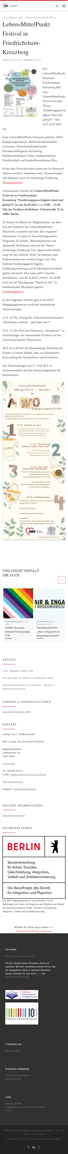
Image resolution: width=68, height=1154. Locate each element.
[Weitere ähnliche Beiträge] (62, 580)
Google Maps (8, 763)
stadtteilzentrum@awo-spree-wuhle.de (28, 774)
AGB (38, 973)
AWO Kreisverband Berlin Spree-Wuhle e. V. (35, 1130)
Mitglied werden (13, 1051)
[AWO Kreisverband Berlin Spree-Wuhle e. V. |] (10, 5)
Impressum (46, 931)
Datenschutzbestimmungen (17, 977)
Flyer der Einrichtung (12, 781)
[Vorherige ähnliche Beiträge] (53, 580)
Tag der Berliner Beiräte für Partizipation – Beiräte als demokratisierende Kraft (27, 687)
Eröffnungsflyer (12, 291)
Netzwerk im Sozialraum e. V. (19, 1075)
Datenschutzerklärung (27, 931)
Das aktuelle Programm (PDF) (16, 711)
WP (22, 1139)
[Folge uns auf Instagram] (39, 1148)
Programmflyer (12, 182)
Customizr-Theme (53, 1139)
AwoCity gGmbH (13, 1103)
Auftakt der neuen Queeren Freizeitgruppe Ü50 (17, 632)
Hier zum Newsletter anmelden (19, 956)
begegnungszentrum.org (13, 815)
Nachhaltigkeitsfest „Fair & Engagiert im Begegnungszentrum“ (48, 632)
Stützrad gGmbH (13, 1079)
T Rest (8, 1110)
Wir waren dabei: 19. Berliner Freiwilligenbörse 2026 (27, 678)
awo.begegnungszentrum (24, 789)
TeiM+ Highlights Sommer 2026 (17, 670)
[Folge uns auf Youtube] (33, 1148)
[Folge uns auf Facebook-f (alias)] (28, 1148)
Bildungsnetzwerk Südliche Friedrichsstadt (25, 1107)
